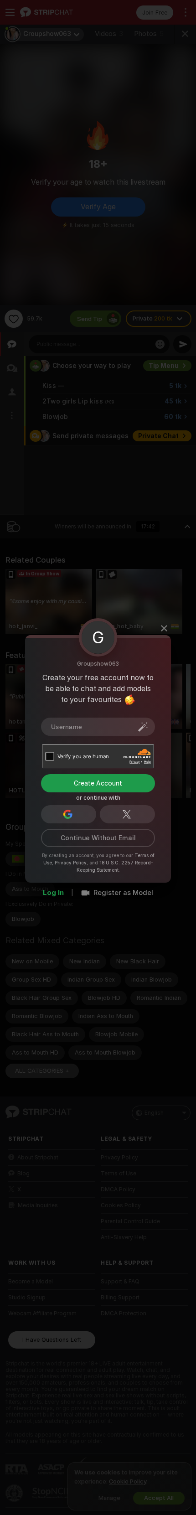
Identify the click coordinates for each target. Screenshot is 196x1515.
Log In (53, 893)
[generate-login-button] (143, 726)
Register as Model (123, 893)
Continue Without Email (98, 838)
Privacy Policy (71, 862)
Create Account (98, 783)
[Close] (164, 628)
